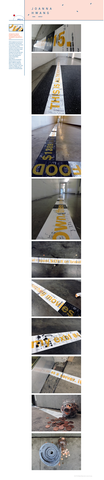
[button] (16, 27)
